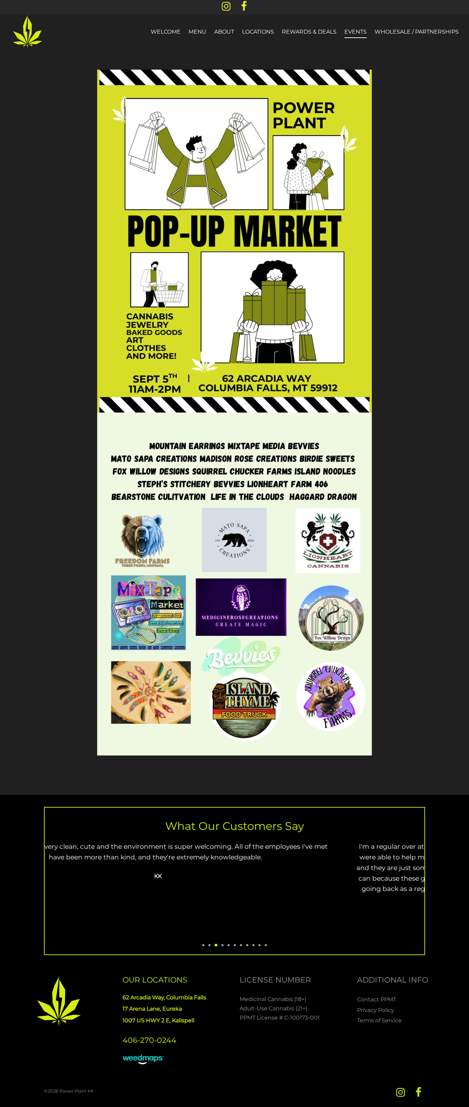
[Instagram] (226, 8)
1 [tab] (203, 945)
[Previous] (47, 892)
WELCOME (166, 31)
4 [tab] (222, 945)
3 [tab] (216, 945)
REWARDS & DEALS (309, 31)
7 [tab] (241, 945)
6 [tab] (235, 945)
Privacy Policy (375, 1010)
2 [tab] (209, 945)
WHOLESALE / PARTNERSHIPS (417, 31)
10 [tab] (260, 945)
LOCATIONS (258, 31)
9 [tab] (253, 945)
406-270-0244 (149, 1040)
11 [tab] (266, 945)
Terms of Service (379, 1020)
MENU (197, 31)
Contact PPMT (376, 999)
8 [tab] (247, 945)
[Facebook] (244, 8)
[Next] (421, 892)
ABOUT (224, 31)
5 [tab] (229, 945)
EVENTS (355, 31)
